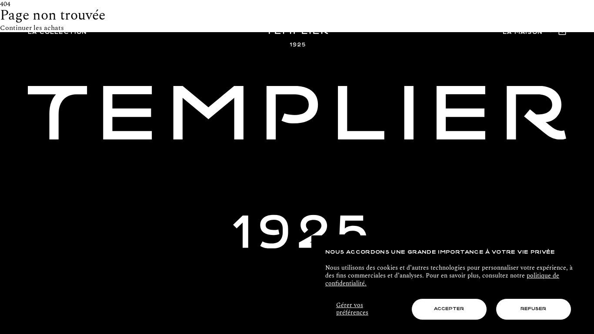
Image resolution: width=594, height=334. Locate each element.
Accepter (449, 309)
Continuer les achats (32, 28)
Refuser (533, 309)
